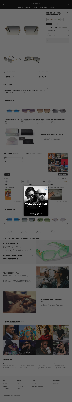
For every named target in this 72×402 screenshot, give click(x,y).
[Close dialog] (46, 188)
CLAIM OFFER (36, 210)
